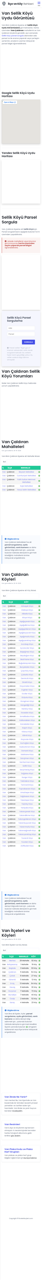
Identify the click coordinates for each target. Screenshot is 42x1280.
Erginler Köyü (27, 690)
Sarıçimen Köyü (27, 758)
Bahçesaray (12, 964)
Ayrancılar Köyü (27, 648)
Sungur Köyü (27, 777)
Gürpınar (12, 991)
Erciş (12, 983)
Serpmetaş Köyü (27, 769)
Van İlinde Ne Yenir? (15, 1096)
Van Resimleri (12, 1124)
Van (4, 472)
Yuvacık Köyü (27, 838)
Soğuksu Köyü (27, 773)
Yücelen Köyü (27, 842)
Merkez (12, 960)
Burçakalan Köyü (27, 667)
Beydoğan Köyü (27, 655)
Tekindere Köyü (27, 781)
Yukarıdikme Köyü (27, 815)
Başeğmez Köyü (27, 651)
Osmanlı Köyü (27, 750)
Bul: (4, 461)
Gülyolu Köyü (27, 697)
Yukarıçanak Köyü (27, 811)
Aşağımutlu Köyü (27, 636)
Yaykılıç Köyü (27, 804)
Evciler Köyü (27, 693)
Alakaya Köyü (27, 610)
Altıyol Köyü (27, 617)
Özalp (12, 998)
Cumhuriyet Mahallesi (26, 475)
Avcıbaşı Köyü (27, 644)
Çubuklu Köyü (27, 674)
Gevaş (12, 987)
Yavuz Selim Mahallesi (26, 489)
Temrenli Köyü (27, 785)
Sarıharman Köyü (27, 762)
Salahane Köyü (27, 754)
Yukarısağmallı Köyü (27, 830)
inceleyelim (17, 1111)
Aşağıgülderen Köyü (27, 629)
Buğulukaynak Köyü (27, 663)
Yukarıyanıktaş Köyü (27, 834)
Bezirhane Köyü (27, 659)
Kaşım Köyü (27, 728)
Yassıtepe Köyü (27, 800)
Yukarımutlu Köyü (27, 827)
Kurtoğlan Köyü (27, 743)
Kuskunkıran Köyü (27, 747)
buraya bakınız (30, 1158)
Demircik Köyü (27, 678)
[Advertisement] (21, 67)
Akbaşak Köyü (27, 606)
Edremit (12, 979)
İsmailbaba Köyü (27, 716)
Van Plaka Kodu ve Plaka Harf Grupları (18, 1150)
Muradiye (12, 995)
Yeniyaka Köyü (27, 808)
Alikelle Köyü (27, 613)
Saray (12, 1002)
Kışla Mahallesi (26, 486)
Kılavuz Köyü (27, 731)
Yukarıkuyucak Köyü (27, 823)
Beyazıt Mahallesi (26, 472)
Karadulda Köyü (27, 724)
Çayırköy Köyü (27, 671)
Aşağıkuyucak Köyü (27, 632)
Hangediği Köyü (27, 705)
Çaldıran (12, 972)
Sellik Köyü (27, 766)
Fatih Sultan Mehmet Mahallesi (26, 480)
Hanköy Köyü (27, 709)
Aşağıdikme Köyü (27, 625)
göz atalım (15, 1135)
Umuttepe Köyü (27, 792)
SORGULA (28, 342)
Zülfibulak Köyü (27, 846)
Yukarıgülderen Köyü (27, 819)
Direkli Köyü (27, 682)
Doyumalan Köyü (27, 686)
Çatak (12, 975)
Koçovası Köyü (27, 739)
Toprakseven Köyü (27, 788)
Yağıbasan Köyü (27, 796)
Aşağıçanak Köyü (27, 621)
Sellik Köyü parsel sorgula (13, 35)
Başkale (12, 968)
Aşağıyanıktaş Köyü (27, 640)
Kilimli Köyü (27, 735)
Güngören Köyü (27, 701)
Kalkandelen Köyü (27, 720)
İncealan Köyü (27, 712)
